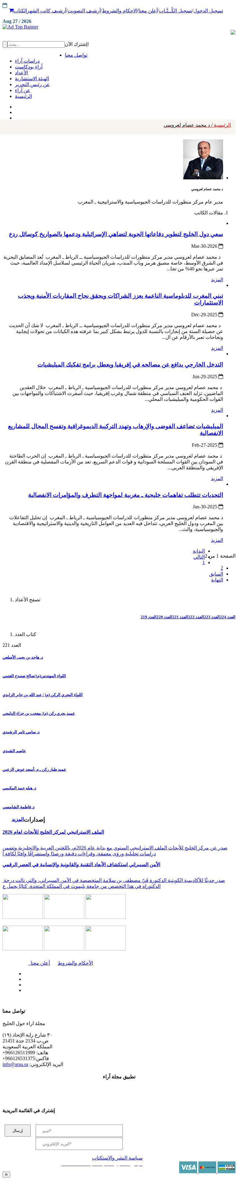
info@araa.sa (15, 1064)
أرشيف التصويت (84, 10)
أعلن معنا (148, 10)
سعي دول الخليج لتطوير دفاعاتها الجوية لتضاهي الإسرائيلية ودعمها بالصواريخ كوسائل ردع (116, 234)
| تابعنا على (73, 990)
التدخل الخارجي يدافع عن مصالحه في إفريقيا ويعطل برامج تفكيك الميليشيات (130, 364)
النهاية (217, 579)
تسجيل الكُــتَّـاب (175, 10)
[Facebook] (14, 105)
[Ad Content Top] (119, 27)
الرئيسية (197, 125)
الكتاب (20, 10)
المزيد (217, 279)
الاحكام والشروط (119, 10)
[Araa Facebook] (23, 972)
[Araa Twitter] (15, 111)
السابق (216, 574)
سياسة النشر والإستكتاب (117, 1157)
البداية (199, 551)
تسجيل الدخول (208, 10)
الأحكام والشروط (75, 963)
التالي (199, 556)
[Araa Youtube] (15, 116)
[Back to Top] (6, 1175)
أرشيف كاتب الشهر (46, 10)
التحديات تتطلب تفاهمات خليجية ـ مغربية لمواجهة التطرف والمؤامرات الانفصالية (125, 495)
